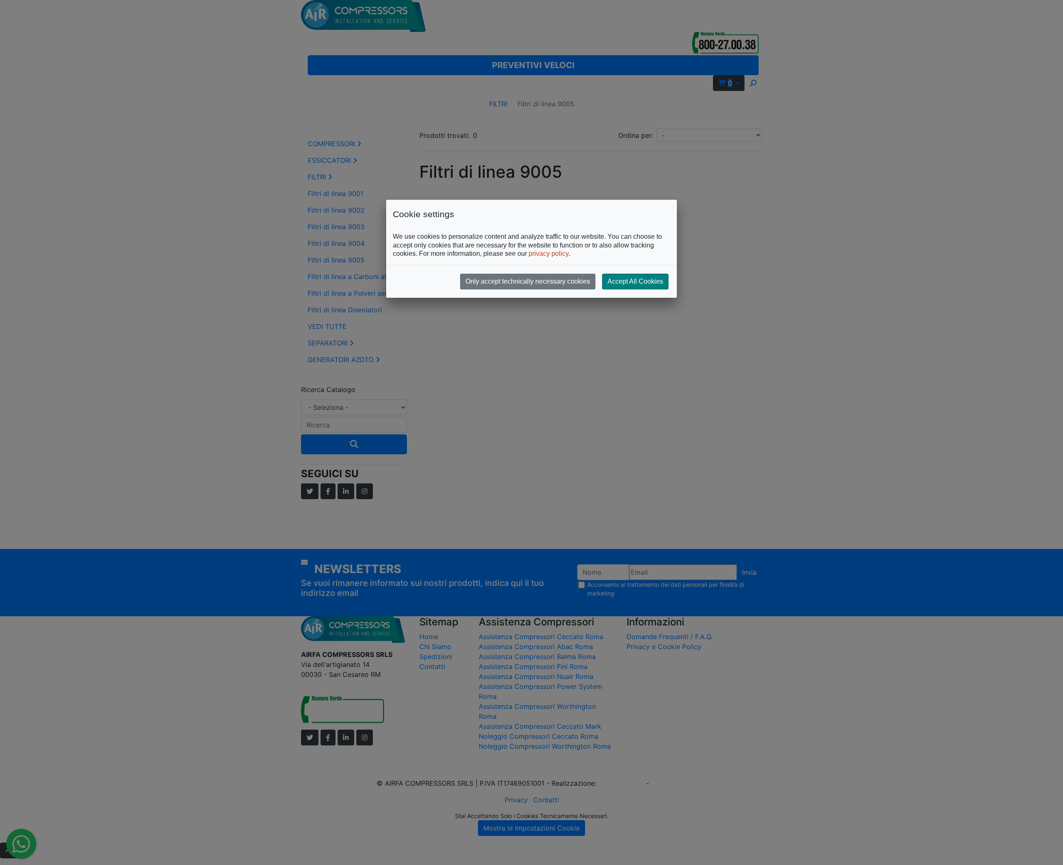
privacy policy (548, 253)
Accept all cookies (635, 281)
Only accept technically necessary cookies (527, 281)
